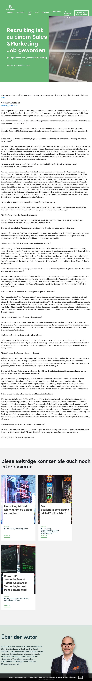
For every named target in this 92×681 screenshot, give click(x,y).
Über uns (29, 13)
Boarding (45, 12)
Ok (80, 677)
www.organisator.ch (9, 105)
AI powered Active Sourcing (67, 14)
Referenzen (20, 12)
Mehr (6, 535)
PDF (3, 98)
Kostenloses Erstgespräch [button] (81, 13)
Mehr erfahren (70, 677)
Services (10, 12)
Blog (37, 12)
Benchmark (57, 12)
